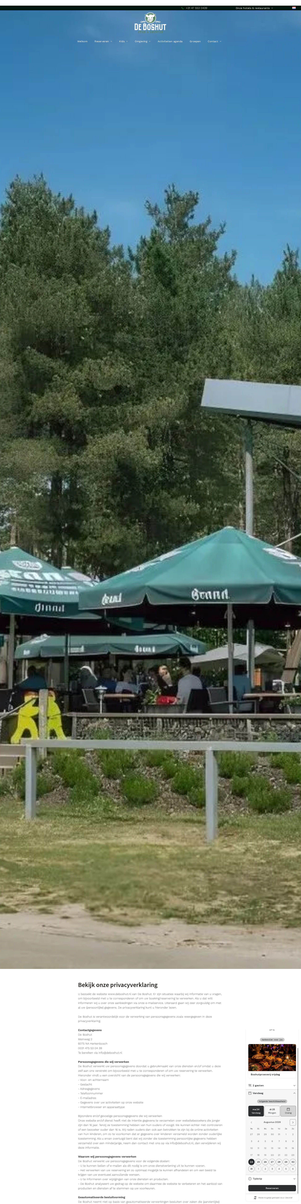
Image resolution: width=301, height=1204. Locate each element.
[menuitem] (254, 8)
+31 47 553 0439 (196, 8)
